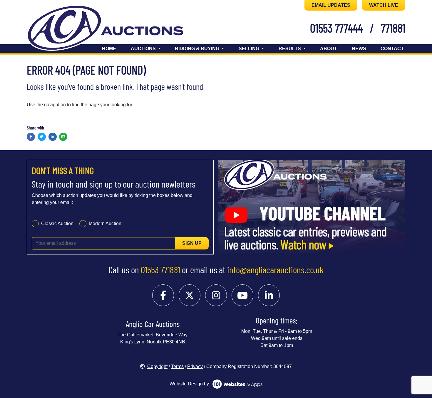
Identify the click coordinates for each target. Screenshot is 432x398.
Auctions (144, 48)
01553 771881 (160, 269)
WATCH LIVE (383, 5)
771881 (393, 28)
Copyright (157, 366)
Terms (177, 366)
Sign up (192, 243)
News (359, 48)
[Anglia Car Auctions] (115, 29)
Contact (392, 48)
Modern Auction (105, 223)
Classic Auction (57, 223)
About (328, 48)
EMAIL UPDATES (331, 5)
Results (290, 48)
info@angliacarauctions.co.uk (275, 269)
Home (109, 48)
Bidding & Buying (197, 48)
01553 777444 (336, 28)
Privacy (195, 366)
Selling (249, 48)
